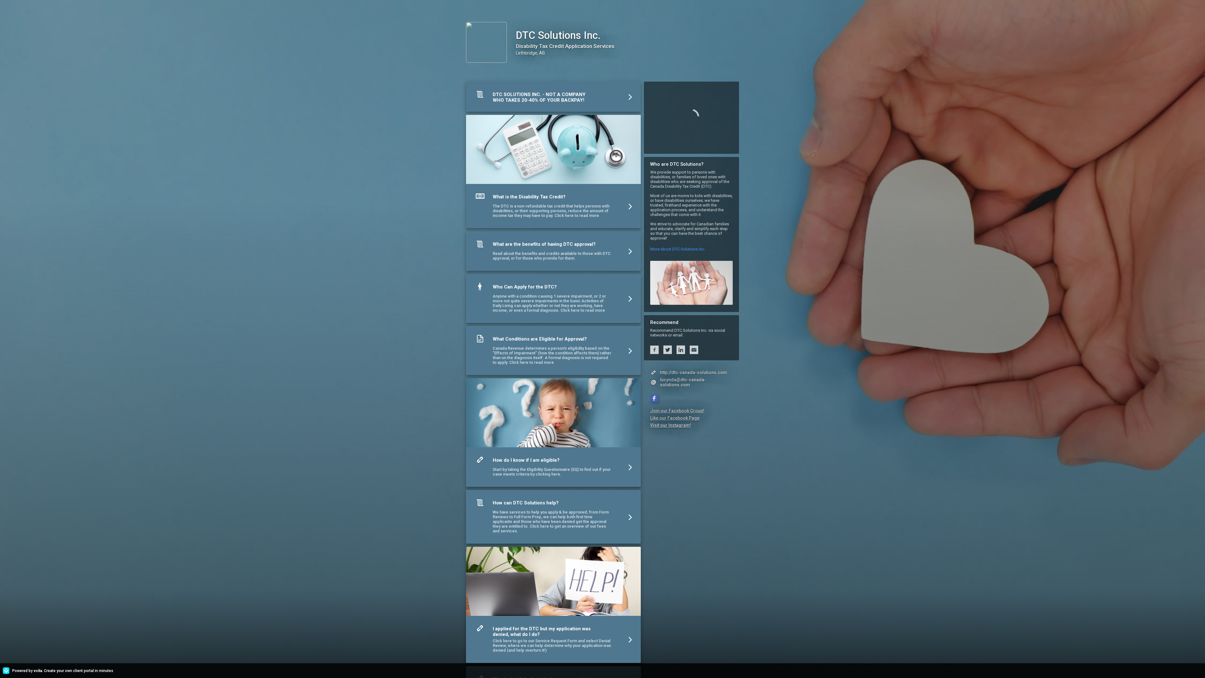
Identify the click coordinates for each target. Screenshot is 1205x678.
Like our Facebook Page (674, 418)
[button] (553, 98)
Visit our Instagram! (670, 425)
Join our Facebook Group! (677, 410)
